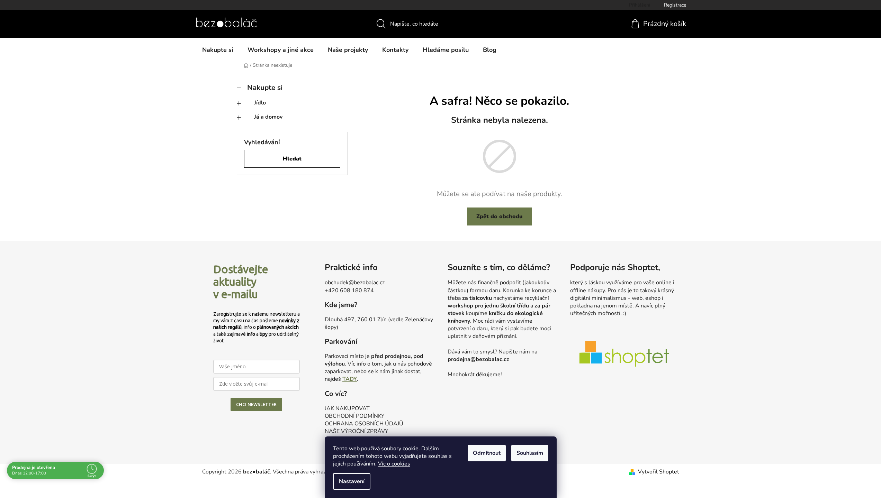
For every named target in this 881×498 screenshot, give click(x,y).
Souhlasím (529, 453)
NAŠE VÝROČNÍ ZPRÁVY (356, 431)
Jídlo (260, 103)
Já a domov (268, 117)
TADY (349, 379)
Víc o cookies (394, 464)
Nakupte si (264, 87)
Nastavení (352, 481)
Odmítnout (487, 453)
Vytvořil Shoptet (658, 472)
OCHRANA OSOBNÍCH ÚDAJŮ (364, 423)
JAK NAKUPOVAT (347, 408)
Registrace (675, 5)
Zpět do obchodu (499, 216)
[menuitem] (217, 50)
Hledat (292, 159)
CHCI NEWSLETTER (256, 404)
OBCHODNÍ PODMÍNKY (355, 416)
